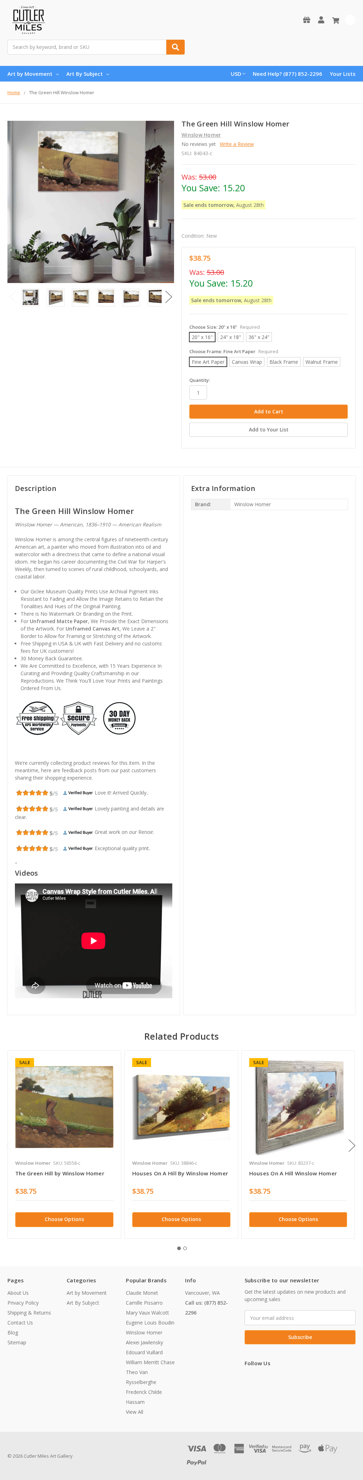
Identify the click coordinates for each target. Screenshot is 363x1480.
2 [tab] (185, 1248)
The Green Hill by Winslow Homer (59, 1173)
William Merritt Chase (150, 1362)
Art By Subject (84, 73)
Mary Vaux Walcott (147, 1312)
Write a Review (237, 144)
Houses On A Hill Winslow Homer (293, 1173)
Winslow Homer (144, 1332)
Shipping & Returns (29, 1312)
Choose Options (64, 1219)
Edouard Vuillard (144, 1352)
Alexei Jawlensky (144, 1342)
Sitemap (16, 1342)
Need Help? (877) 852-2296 (287, 73)
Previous (13, 297)
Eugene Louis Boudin (150, 1322)
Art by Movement (29, 73)
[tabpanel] (64, 1144)
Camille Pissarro (144, 1302)
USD (236, 73)
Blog (12, 1332)
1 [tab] (179, 1248)
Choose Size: (224, 327)
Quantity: (199, 380)
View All (134, 1411)
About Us (18, 1292)
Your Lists (343, 73)
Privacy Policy (23, 1302)
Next (169, 297)
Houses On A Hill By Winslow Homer (180, 1173)
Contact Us (20, 1322)
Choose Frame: (233, 351)
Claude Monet (142, 1292)
